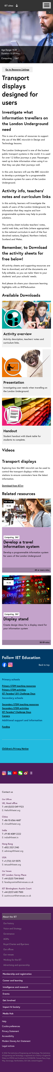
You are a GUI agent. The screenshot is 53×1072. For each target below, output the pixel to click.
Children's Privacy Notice (15, 748)
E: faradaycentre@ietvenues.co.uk (17, 882)
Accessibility (8, 1036)
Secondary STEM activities (15, 708)
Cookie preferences (11, 1026)
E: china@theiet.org (11, 823)
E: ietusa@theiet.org (11, 864)
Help (4, 1021)
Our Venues (7, 871)
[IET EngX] (31, 773)
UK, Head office (9, 803)
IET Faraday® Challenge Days (16, 712)
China (5, 816)
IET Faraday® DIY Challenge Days (18, 693)
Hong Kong (7, 843)
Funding (6, 726)
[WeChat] (20, 773)
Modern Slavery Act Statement (16, 1041)
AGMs (6, 938)
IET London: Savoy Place (14, 874)
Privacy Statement (10, 1031)
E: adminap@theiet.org (12, 850)
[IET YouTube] (15, 773)
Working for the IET (12, 959)
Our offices (8, 949)
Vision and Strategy (12, 928)
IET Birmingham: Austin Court (17, 888)
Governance (8, 933)
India (4, 830)
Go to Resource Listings (17, 69)
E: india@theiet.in (10, 837)
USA (4, 857)
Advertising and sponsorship (16, 964)
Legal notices (8, 1045)
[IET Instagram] (4, 773)
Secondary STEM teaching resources (20, 704)
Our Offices (7, 799)
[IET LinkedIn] (9, 773)
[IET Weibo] (26, 773)
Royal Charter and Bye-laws (16, 944)
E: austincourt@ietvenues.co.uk (16, 895)
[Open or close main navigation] (47, 5)
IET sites (8, 5)
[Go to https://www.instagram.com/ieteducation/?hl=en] (10, 664)
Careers (6, 715)
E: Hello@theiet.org (11, 810)
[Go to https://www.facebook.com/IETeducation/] (4, 664)
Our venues (8, 954)
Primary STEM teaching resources (19, 685)
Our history (8, 923)
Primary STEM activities (14, 689)
